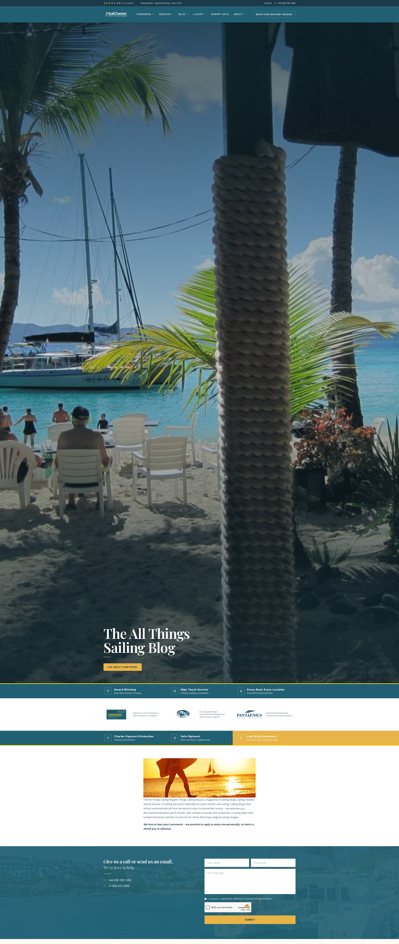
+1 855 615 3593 (116, 886)
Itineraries (143, 14)
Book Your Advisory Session (274, 14)
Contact (268, 3)
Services (165, 14)
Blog (182, 14)
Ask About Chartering (122, 667)
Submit (250, 919)
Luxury (198, 14)
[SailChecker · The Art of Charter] (116, 14)
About (238, 14)
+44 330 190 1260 (286, 3)
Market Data (220, 14)
